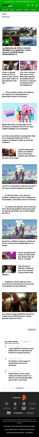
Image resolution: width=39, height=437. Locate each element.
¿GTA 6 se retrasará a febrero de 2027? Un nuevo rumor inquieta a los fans (19, 187)
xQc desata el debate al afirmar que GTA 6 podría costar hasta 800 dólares (17, 270)
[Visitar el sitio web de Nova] (32, 403)
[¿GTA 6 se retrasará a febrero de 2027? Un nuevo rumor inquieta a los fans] (19, 174)
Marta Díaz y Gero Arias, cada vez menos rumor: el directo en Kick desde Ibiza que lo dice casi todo (20, 377)
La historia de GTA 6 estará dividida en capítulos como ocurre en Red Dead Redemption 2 (16, 51)
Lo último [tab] (25, 342)
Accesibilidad (29, 432)
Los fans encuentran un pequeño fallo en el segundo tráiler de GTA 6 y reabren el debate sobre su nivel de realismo (19, 139)
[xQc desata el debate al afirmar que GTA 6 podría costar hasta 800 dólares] (9, 269)
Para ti (26, 10)
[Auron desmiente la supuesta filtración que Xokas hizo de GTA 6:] (9, 256)
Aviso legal (7, 426)
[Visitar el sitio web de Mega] (6, 408)
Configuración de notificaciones (15, 432)
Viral (12, 10)
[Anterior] (3, 1)
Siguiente (31, 329)
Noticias (19, 10)
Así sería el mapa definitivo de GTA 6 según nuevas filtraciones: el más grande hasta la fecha (18, 316)
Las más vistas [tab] (11, 342)
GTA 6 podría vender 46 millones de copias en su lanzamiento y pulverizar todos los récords (18, 94)
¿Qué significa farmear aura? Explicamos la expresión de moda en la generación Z (21, 351)
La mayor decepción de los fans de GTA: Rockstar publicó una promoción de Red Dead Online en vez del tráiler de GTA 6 (19, 210)
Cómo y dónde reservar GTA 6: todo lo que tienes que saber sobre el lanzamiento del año (10, 77)
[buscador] (32, 5)
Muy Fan (5, 10)
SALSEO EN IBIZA (14, 371)
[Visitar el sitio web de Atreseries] (15, 408)
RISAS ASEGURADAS (15, 359)
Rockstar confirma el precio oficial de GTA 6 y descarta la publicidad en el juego (18, 243)
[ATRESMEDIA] (19, 397)
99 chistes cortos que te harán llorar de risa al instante (19, 363)
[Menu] (36, 5)
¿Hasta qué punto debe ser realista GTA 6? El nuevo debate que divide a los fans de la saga (19, 154)
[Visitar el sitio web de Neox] (23, 403)
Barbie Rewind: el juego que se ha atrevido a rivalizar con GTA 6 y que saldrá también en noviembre (17, 127)
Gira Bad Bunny (10, 1)
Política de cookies (29, 426)
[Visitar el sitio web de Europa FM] (32, 408)
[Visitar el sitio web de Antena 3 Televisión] (6, 403)
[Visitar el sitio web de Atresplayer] (19, 412)
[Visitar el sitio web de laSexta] (15, 403)
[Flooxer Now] (9, 5)
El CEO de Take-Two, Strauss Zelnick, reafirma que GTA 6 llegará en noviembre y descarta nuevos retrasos (19, 197)
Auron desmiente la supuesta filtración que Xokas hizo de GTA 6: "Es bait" (26, 256)
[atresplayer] (28, 5)
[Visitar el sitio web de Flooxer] (30, 412)
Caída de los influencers (23, 1)
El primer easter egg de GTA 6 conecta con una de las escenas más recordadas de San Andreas (18, 284)
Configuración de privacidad (26, 429)
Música (33, 10)
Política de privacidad (17, 426)
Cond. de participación (11, 429)
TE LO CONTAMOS (15, 346)
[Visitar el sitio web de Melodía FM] (8, 412)
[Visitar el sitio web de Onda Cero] (23, 408)
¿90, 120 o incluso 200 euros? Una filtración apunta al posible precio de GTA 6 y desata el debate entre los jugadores (28, 78)
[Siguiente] (35, 1)
